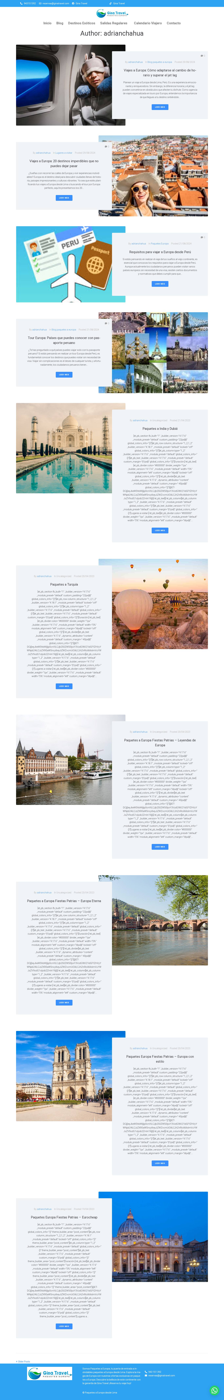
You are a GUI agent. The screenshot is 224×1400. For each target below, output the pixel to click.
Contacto (174, 23)
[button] (115, 23)
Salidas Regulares (113, 23)
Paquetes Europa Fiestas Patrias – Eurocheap (64, 1217)
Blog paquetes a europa (160, 62)
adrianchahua (135, 62)
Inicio (47, 23)
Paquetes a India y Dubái (160, 429)
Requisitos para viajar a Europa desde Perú (160, 252)
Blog (59, 23)
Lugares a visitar (63, 153)
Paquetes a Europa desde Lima (101, 1392)
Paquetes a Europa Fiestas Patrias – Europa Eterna (64, 901)
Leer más (160, 107)
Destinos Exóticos (81, 23)
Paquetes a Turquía (64, 584)
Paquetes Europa (160, 243)
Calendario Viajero (148, 23)
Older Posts (23, 1361)
